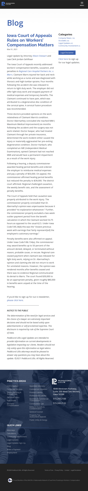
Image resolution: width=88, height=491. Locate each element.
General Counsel (36, 412)
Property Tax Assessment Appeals (38, 416)
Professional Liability (38, 395)
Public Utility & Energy (38, 420)
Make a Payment (13, 449)
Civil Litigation (12, 386)
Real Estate (11, 400)
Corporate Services (14, 389)
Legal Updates (65, 43)
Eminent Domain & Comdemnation (37, 408)
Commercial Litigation (38, 389)
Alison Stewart (40, 55)
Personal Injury (13, 397)
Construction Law (37, 404)
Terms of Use (49, 470)
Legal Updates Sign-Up (16, 443)
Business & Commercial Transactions (39, 400)
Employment (12, 452)
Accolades (63, 40)
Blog (9, 446)
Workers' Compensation (13, 405)
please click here (15, 300)
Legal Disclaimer (67, 52)
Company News (66, 38)
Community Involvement (69, 46)
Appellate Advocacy (37, 386)
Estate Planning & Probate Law (14, 393)
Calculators (11, 433)
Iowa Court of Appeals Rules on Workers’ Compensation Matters (30, 40)
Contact (66, 470)
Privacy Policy (59, 470)
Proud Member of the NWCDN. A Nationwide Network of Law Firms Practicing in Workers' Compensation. (46, 480)
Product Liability (36, 392)
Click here (63, 59)
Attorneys (11, 430)
